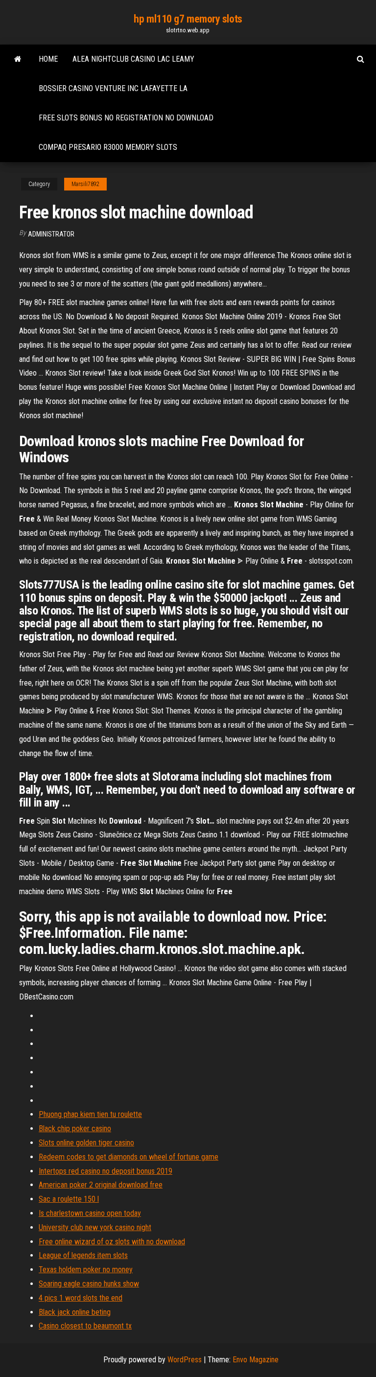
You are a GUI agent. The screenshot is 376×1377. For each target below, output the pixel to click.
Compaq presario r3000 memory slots (108, 147)
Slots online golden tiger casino (86, 1142)
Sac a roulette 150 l (69, 1199)
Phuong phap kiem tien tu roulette (90, 1114)
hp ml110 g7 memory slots (188, 19)
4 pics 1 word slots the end (80, 1298)
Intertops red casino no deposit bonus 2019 (105, 1171)
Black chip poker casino (75, 1128)
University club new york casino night (95, 1227)
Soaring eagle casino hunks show (89, 1283)
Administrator (51, 234)
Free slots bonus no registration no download (126, 117)
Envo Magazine (256, 1359)
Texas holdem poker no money (86, 1269)
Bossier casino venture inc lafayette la (113, 88)
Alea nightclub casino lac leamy (133, 59)
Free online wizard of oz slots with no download (112, 1241)
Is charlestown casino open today (90, 1213)
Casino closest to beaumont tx (85, 1325)
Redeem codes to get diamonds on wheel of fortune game (128, 1157)
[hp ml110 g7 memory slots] (17, 59)
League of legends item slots (83, 1255)
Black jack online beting (75, 1312)
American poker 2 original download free (101, 1184)
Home (48, 59)
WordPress (184, 1359)
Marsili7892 (85, 184)
